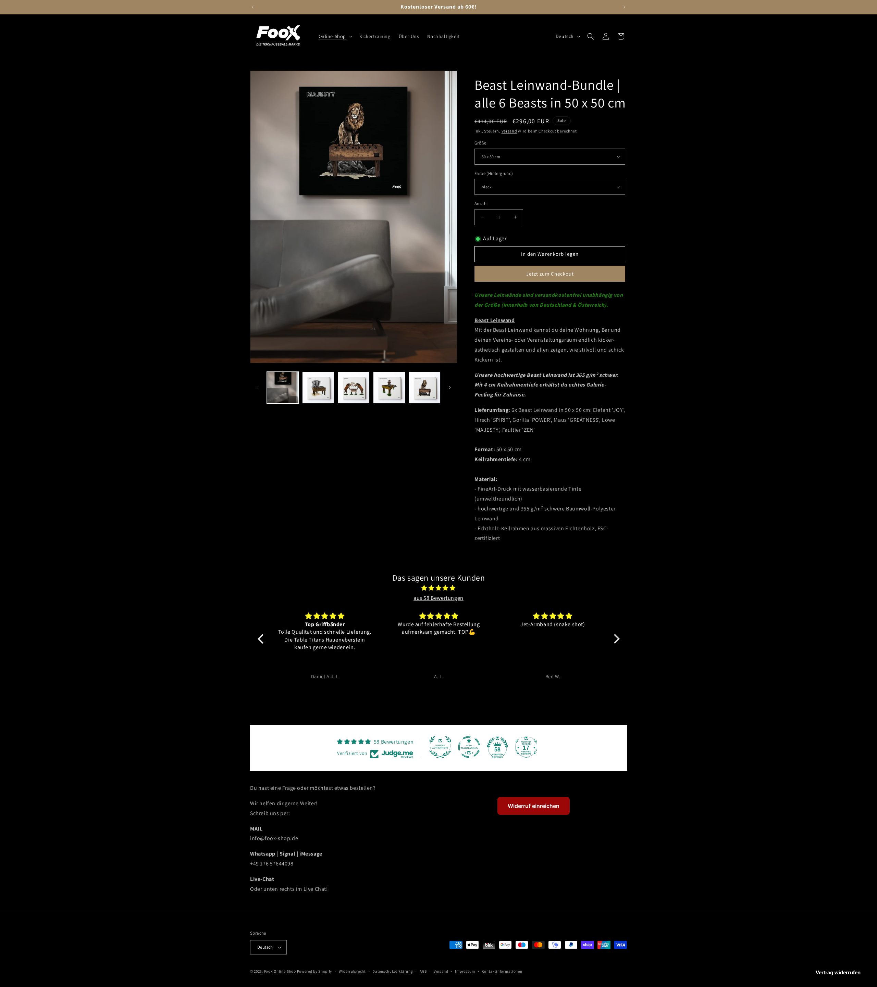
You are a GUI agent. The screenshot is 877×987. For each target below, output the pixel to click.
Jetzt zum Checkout (550, 273)
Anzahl (480, 203)
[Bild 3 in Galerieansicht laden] (318, 388)
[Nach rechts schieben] (449, 387)
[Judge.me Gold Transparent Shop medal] (469, 747)
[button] (335, 36)
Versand (509, 131)
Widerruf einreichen (533, 805)
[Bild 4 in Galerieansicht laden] (354, 388)
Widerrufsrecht (352, 971)
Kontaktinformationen (502, 971)
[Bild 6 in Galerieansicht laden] (425, 388)
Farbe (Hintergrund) (493, 173)
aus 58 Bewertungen (438, 598)
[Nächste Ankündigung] (624, 6)
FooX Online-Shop (280, 971)
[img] (439, 588)
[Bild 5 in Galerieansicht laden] (389, 388)
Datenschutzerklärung (392, 971)
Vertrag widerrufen (838, 972)
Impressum (465, 971)
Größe (480, 143)
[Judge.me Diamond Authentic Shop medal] (440, 747)
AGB (423, 971)
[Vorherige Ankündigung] (252, 6)
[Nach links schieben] (257, 387)
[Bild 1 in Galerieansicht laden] (283, 388)
